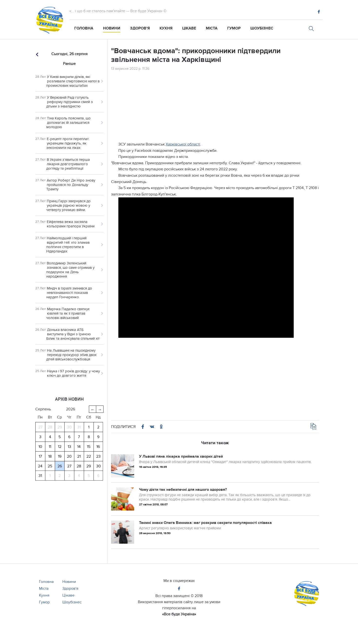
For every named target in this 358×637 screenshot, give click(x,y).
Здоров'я (140, 28)
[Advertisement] (215, 107)
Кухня (166, 28)
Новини (111, 28)
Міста (211, 28)
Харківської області (183, 144)
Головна (83, 28)
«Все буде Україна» (179, 614)
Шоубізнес (261, 28)
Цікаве (189, 28)
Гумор (234, 28)
